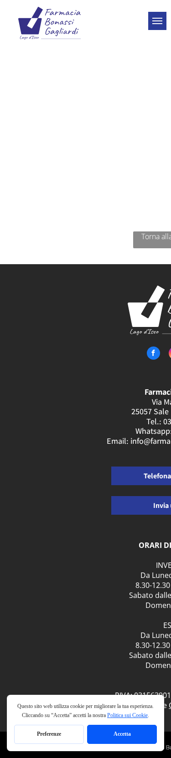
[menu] (157, 21)
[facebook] (153, 354)
